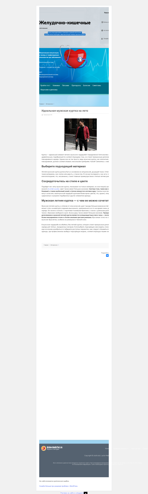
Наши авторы (135, 448)
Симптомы (97, 86)
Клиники (56, 86)
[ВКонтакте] (107, 255)
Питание (65, 86)
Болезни (86, 86)
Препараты (76, 86)
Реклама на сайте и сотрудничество (74, 493)
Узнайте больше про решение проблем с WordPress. (58, 486)
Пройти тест (45, 86)
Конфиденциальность (120, 448)
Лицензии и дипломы (48, 90)
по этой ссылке (53, 189)
